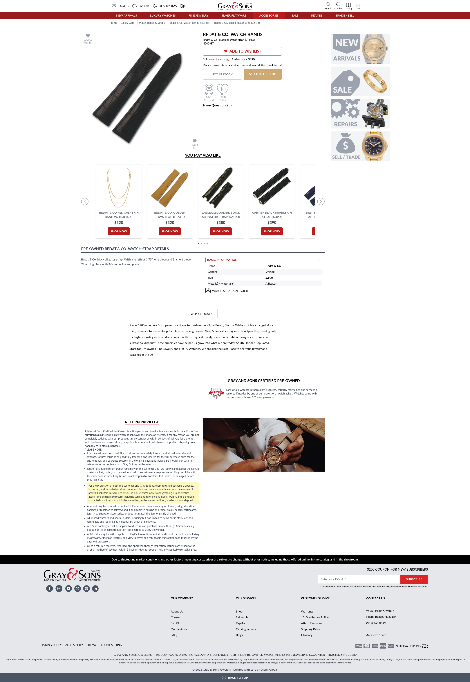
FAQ (174, 635)
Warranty (307, 611)
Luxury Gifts (127, 22)
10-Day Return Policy (315, 617)
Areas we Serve (376, 635)
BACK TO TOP (238, 677)
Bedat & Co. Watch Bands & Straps (189, 22)
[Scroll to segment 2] (201, 243)
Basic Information (222, 260)
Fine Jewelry (198, 15)
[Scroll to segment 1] (198, 243)
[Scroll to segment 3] (204, 243)
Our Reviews (179, 629)
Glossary (306, 635)
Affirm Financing (311, 623)
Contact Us (375, 598)
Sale (295, 15)
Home (113, 22)
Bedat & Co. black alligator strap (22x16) (237, 22)
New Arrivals (126, 15)
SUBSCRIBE (414, 579)
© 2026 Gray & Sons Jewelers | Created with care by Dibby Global (235, 669)
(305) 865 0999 (376, 623)
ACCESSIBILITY (74, 645)
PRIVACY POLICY (52, 645)
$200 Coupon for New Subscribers (397, 569)
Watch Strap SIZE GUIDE (230, 291)
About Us (177, 611)
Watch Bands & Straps (152, 22)
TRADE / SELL (345, 15)
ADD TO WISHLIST (245, 51)
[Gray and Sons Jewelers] (235, 6)
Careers (176, 617)
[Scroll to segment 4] (207, 243)
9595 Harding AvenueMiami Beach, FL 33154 (381, 613)
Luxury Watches (163, 15)
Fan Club (176, 623)
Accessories (269, 15)
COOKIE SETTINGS (112, 645)
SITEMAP (92, 645)
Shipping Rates (310, 629)
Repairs (317, 15)
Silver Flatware (233, 15)
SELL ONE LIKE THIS (262, 74)
